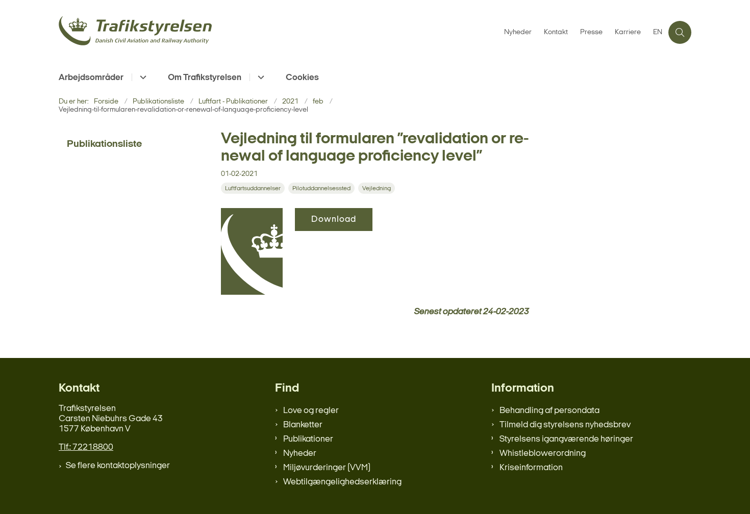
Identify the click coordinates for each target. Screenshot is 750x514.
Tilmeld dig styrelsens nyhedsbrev (565, 425)
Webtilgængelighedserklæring (342, 482)
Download (333, 219)
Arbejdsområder (91, 77)
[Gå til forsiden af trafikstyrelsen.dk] (278, 32)
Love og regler (311, 410)
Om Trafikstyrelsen (204, 77)
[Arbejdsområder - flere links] (142, 77)
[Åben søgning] (679, 32)
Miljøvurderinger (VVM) (326, 468)
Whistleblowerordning (542, 453)
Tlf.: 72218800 (86, 447)
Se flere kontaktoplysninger (118, 465)
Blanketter (302, 425)
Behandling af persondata (549, 410)
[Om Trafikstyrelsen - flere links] (259, 77)
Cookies (302, 77)
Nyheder (299, 453)
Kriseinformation (531, 468)
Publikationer (308, 439)
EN (657, 32)
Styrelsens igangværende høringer (566, 439)
